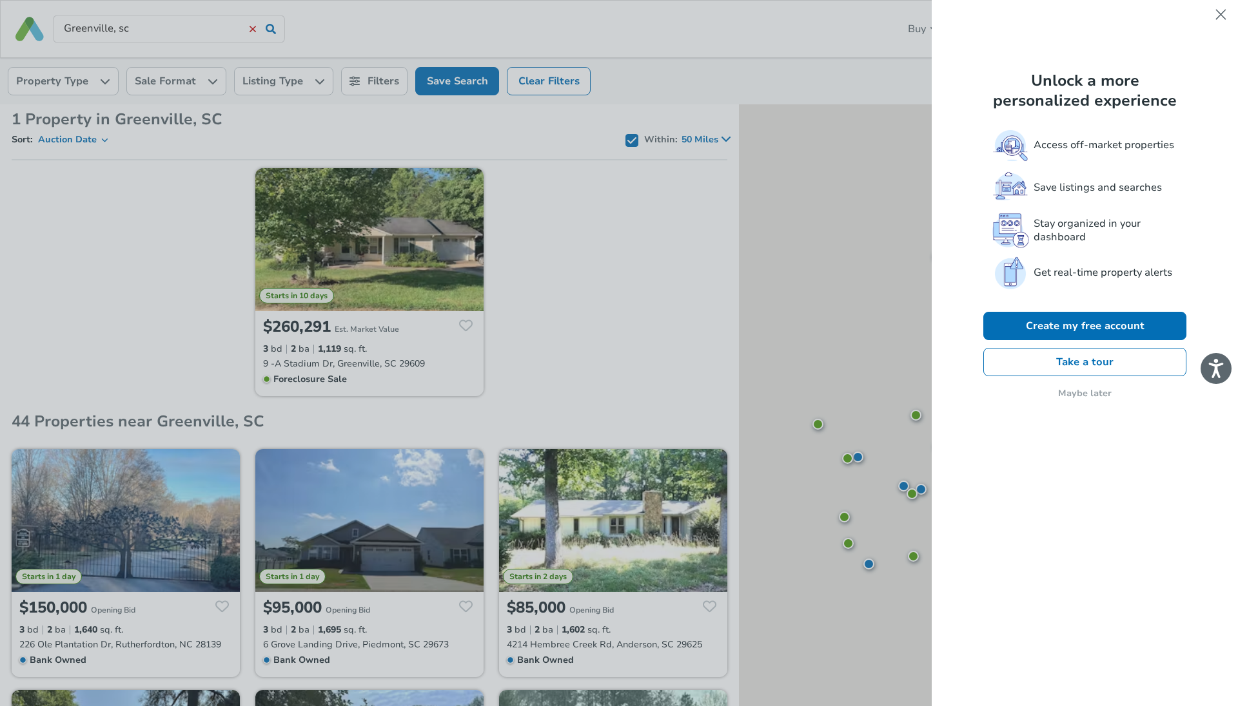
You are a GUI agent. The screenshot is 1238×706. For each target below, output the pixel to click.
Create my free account (1085, 326)
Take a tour (1085, 362)
